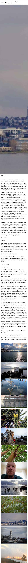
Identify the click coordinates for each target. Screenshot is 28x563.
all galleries (18, 1)
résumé (10, 3)
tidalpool (4, 2)
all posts (10, 1)
